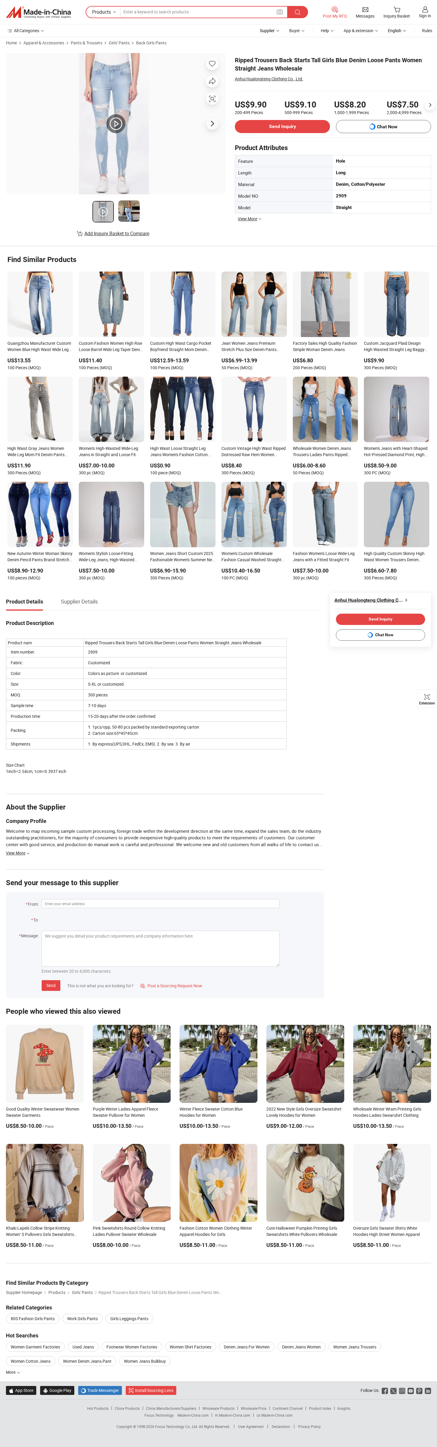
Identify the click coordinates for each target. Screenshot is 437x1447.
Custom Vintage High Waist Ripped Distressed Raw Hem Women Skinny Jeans (253, 452)
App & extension (358, 30)
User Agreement (251, 1426)
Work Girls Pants (82, 1318)
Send (51, 985)
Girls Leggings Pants (129, 1318)
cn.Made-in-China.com (275, 1415)
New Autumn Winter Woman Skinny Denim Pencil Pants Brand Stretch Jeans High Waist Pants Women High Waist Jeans (40, 557)
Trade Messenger (100, 1390)
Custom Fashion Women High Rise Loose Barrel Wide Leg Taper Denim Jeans (111, 346)
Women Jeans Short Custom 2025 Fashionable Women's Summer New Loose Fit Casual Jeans (182, 557)
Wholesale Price (253, 1408)
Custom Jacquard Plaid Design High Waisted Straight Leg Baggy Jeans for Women (394, 346)
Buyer (294, 30)
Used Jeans (83, 1347)
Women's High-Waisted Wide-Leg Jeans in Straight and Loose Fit (108, 451)
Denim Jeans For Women (247, 1347)
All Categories (26, 30)
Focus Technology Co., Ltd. (177, 1426)
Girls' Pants (119, 43)
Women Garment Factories (35, 1347)
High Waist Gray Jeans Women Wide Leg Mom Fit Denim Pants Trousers (36, 452)
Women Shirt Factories (190, 1347)
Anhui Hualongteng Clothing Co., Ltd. (269, 79)
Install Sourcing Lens (154, 1390)
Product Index (320, 1408)
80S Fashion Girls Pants (33, 1318)
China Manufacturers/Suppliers (171, 1408)
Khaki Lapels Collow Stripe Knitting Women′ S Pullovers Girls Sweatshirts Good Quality (40, 1234)
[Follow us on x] (393, 1390)
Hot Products (98, 1408)
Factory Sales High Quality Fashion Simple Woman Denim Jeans (325, 346)
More (11, 1372)
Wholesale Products (218, 1408)
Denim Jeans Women (301, 1347)
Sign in (425, 15)
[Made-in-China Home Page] (38, 12)
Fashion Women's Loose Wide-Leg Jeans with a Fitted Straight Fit (324, 556)
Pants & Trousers (86, 43)
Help (325, 30)
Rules (427, 30)
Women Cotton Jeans (31, 1361)
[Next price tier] (430, 105)
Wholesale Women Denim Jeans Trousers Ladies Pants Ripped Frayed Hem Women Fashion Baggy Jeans (322, 452)
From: (33, 904)
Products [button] (101, 12)
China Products (127, 1408)
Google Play (57, 1390)
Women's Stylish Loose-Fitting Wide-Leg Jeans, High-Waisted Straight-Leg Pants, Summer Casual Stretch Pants (106, 557)
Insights (343, 1408)
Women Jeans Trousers (354, 1347)
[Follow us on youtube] (411, 1390)
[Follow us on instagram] (402, 1390)
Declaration (281, 1426)
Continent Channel (288, 1408)
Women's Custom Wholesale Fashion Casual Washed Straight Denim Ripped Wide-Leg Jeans (251, 557)
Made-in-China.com (193, 1415)
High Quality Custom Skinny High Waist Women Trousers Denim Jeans (394, 557)
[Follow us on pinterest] (419, 1390)
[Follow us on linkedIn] (428, 1390)
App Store (21, 1390)
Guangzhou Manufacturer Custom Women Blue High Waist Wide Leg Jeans (39, 346)
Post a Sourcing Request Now (171, 985)
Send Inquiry (282, 126)
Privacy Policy (309, 1426)
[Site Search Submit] (297, 12)
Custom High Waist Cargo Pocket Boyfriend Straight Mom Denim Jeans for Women (180, 346)
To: (36, 920)
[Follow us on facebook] (385, 1390)
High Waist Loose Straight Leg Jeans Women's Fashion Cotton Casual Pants (179, 452)
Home (11, 43)
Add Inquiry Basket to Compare (116, 233)
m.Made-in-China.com (232, 1415)
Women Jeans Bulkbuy (145, 1361)
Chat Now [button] (387, 127)
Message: (30, 935)
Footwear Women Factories (131, 1347)
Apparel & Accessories (43, 43)
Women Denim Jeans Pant (87, 1361)
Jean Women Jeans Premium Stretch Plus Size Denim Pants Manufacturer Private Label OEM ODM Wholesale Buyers (251, 346)
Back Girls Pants (151, 43)
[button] (280, 11)
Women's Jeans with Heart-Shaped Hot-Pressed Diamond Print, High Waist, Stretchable (395, 452)
